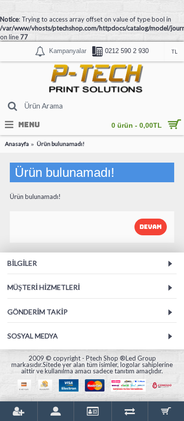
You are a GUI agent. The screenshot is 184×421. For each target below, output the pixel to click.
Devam (150, 227)
